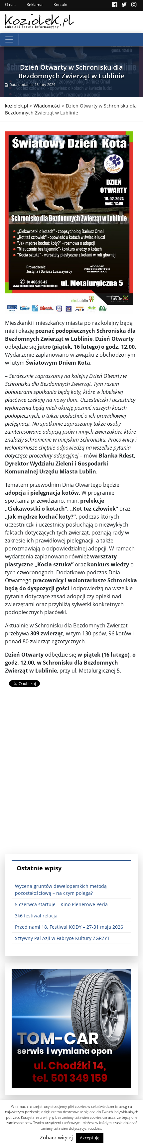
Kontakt (61, 4)
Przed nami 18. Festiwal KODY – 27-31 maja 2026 (69, 927)
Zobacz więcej (56, 1137)
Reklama (35, 4)
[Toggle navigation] (9, 39)
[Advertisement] (71, 775)
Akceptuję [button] (89, 1138)
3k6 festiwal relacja (36, 915)
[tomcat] (71, 1028)
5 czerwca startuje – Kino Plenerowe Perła (61, 904)
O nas (10, 4)
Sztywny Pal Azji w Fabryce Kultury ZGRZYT (62, 938)
